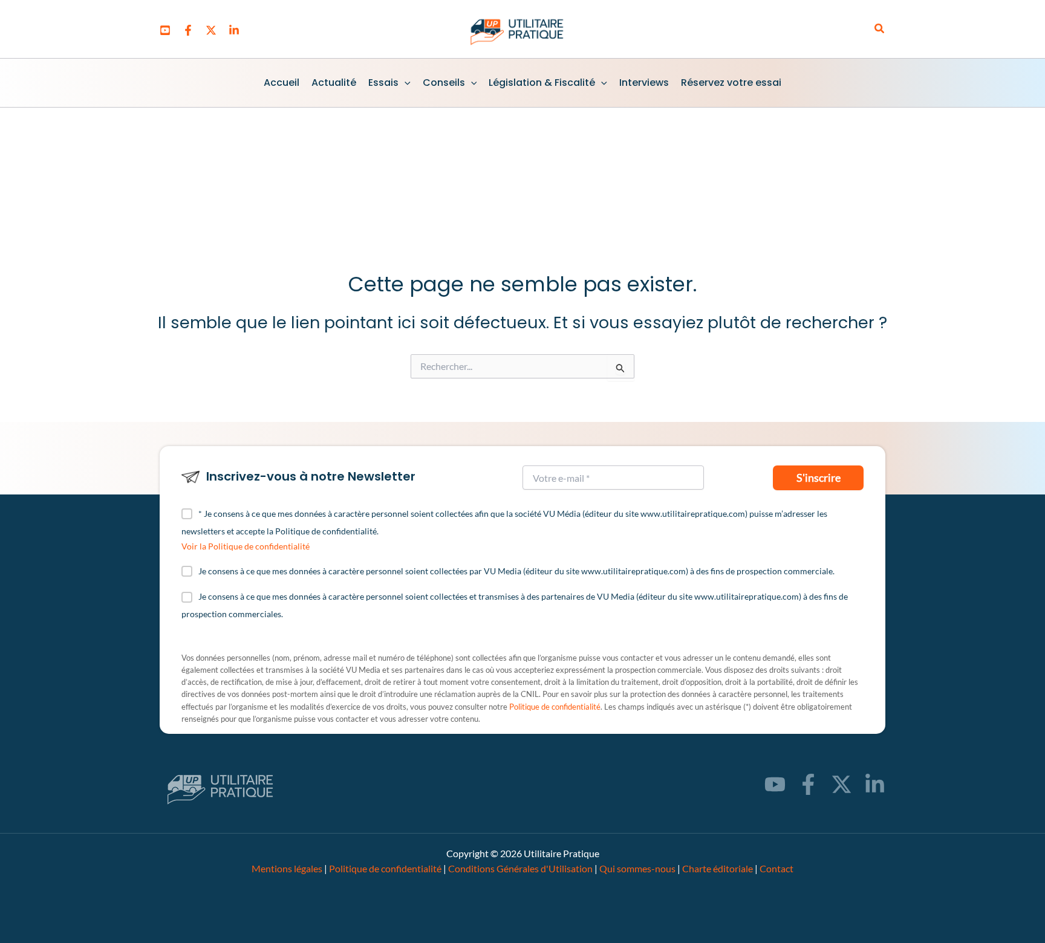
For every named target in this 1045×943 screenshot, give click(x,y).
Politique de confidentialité (555, 706)
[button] (879, 28)
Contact (776, 868)
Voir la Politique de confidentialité (245, 546)
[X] (841, 784)
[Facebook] (188, 30)
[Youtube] (165, 30)
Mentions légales (287, 868)
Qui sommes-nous (637, 868)
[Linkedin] (234, 30)
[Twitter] (211, 30)
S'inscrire (818, 477)
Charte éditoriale (717, 868)
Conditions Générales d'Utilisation (520, 868)
